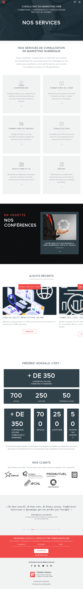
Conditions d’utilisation (41, 581)
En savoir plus (41, 555)
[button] (75, 2)
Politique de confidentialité (41, 584)
